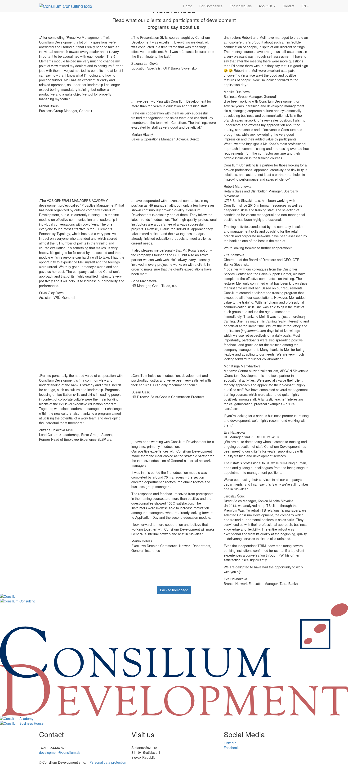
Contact (288, 6)
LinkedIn (230, 743)
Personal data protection (107, 762)
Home (187, 6)
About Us (266, 6)
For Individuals (241, 6)
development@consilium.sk (59, 752)
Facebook (231, 747)
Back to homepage (174, 590)
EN (304, 6)
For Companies (211, 6)
